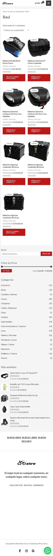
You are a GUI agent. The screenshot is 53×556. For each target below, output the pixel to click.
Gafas (3, 313)
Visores (4, 358)
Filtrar (6, 271)
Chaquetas (5, 303)
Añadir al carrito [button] (36, 77)
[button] (47, 550)
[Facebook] (19, 550)
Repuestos (5, 349)
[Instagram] (26, 550)
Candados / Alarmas (9, 294)
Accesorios (5, 285)
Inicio (5, 11)
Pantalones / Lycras (9, 340)
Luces (3, 331)
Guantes (4, 317)
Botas (3, 290)
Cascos (4, 299)
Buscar (4, 250)
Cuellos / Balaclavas (9, 308)
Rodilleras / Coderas (9, 354)
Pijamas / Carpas (7, 344)
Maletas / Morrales (9, 335)
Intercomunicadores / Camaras (13, 326)
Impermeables (6, 322)
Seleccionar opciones (12, 77)
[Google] (33, 550)
